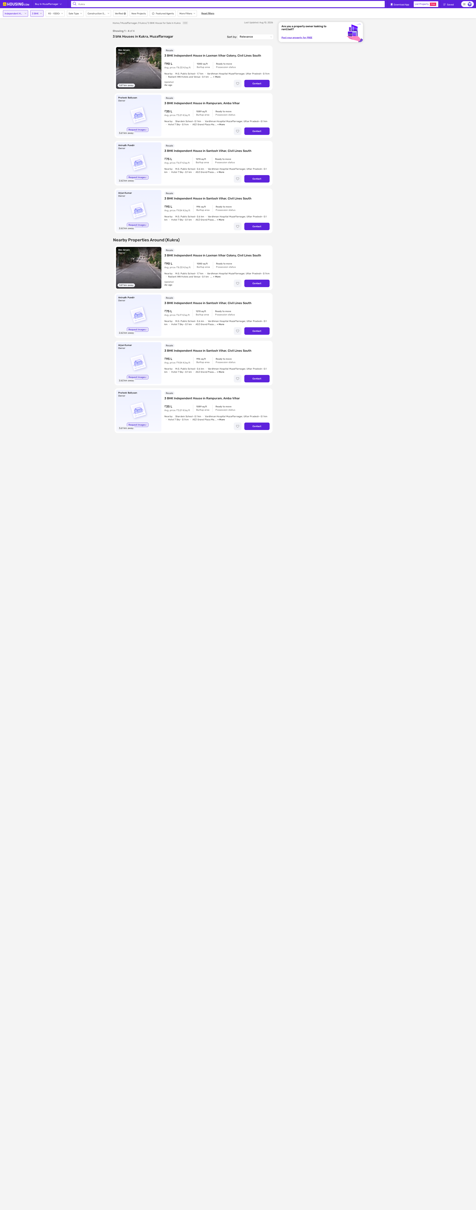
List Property (425, 4)
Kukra (142, 23)
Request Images (137, 129)
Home (116, 23)
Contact (257, 83)
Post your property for (297, 37)
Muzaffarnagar (129, 23)
